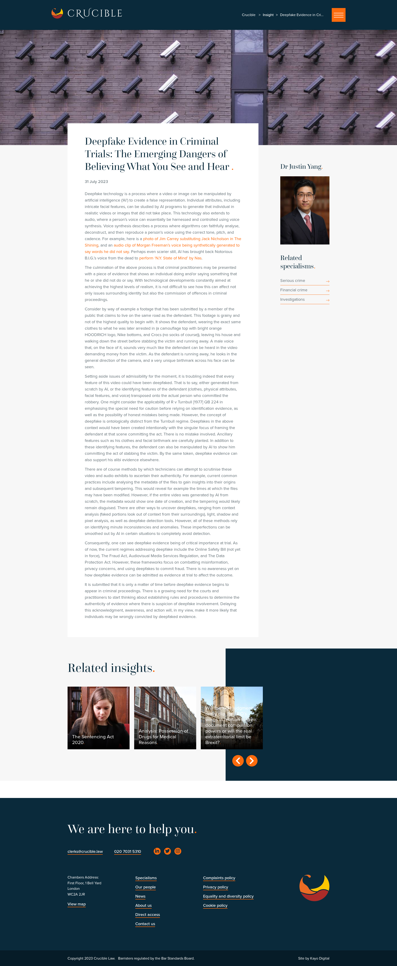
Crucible (248, 15)
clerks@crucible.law (85, 851)
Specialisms (146, 877)
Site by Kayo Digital (313, 958)
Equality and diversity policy (228, 896)
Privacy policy (215, 887)
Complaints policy (219, 877)
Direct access (147, 914)
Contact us (145, 923)
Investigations (292, 299)
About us (143, 905)
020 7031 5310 (127, 851)
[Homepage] (57, 13)
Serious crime (292, 280)
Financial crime (293, 289)
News (140, 896)
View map (77, 904)
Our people (145, 887)
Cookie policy (215, 905)
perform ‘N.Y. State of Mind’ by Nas (170, 258)
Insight (268, 15)
